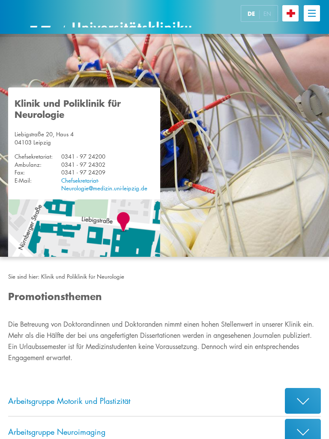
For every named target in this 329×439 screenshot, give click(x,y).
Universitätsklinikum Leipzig (110, 16)
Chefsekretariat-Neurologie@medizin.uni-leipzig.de (104, 184)
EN (267, 14)
